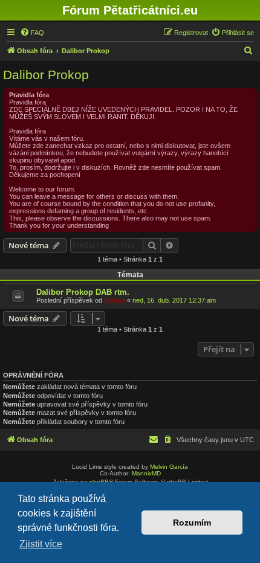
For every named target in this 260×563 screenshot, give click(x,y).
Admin (114, 300)
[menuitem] (32, 32)
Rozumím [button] (192, 522)
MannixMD (146, 473)
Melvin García (169, 466)
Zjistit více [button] (40, 544)
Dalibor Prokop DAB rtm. (82, 292)
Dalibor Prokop (46, 75)
